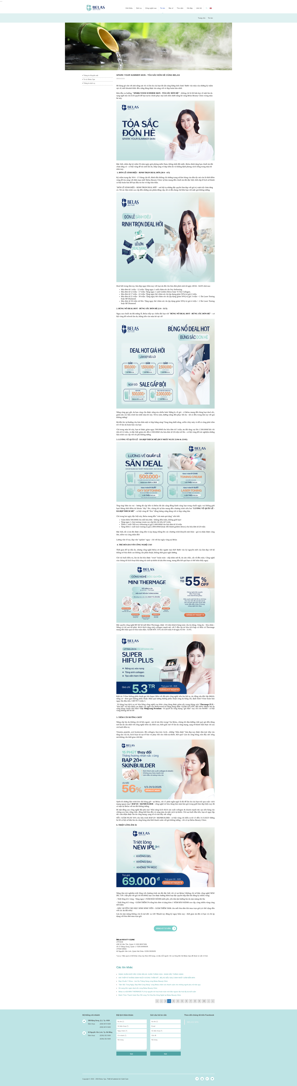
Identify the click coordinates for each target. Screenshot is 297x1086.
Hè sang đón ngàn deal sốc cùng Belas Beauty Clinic (138, 988)
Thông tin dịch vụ (89, 83)
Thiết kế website (112, 1079)
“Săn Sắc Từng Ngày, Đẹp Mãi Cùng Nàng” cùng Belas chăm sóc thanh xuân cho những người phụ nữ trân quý (159, 985)
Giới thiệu (129, 8)
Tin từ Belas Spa (89, 79)
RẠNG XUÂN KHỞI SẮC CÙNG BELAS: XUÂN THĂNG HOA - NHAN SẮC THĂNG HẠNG (151, 974)
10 (204, 1001)
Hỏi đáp (190, 8)
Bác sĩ (171, 8)
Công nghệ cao (151, 8)
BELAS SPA (193, 1022)
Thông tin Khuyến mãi (90, 75)
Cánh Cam (124, 1079)
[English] (210, 8)
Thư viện (180, 8)
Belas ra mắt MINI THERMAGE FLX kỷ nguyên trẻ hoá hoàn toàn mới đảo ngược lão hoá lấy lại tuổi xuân (157, 992)
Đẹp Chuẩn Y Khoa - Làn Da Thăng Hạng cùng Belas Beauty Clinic (143, 981)
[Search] (206, 8)
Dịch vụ (139, 8)
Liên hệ (199, 8)
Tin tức (162, 8)
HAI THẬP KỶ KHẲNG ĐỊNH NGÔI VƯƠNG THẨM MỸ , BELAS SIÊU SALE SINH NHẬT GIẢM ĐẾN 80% (157, 978)
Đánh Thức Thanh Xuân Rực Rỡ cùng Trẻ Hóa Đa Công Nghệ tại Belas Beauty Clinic (150, 995)
